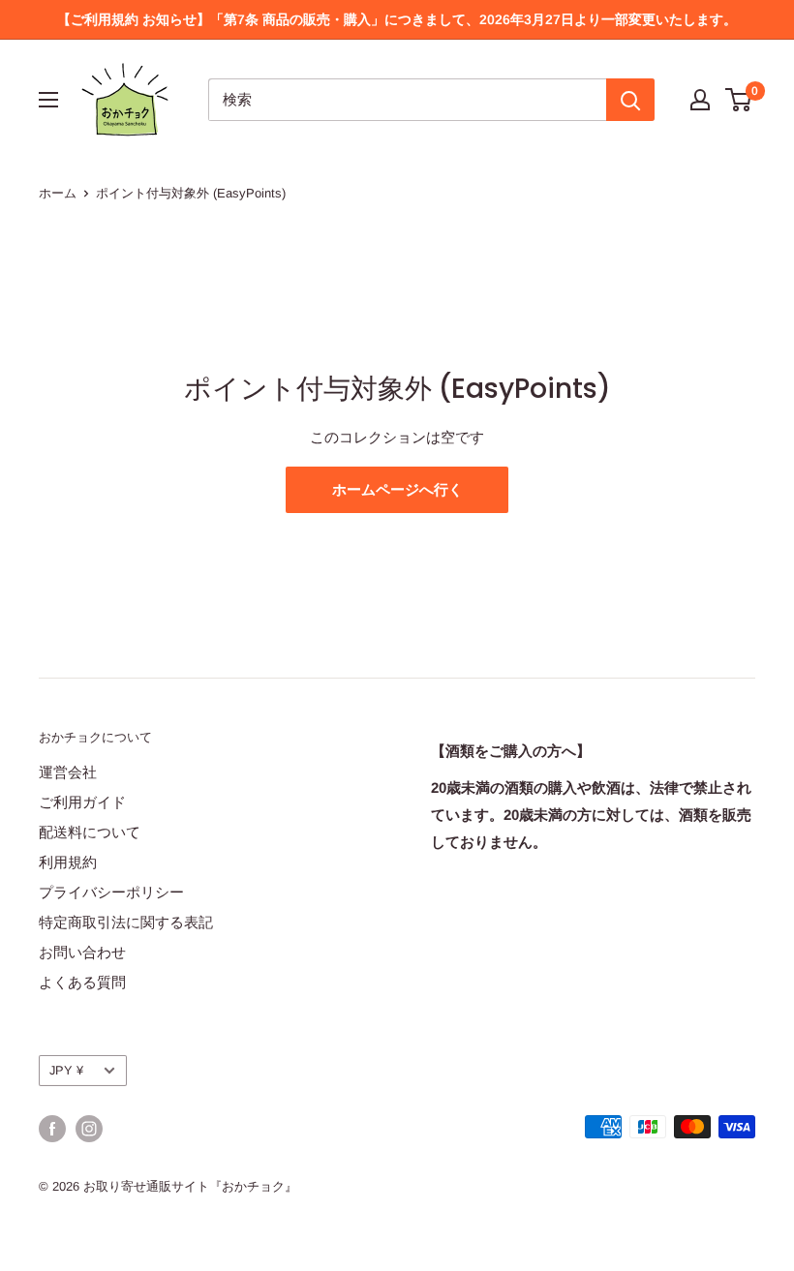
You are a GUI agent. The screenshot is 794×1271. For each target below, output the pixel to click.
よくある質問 (82, 982)
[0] (739, 99)
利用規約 (68, 862)
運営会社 (68, 772)
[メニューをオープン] (48, 99)
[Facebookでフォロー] (52, 1128)
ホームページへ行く (397, 489)
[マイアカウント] (700, 99)
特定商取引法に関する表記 (126, 922)
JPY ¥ (66, 1070)
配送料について (89, 832)
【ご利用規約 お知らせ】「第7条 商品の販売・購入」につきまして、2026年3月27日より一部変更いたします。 (397, 19)
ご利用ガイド (82, 802)
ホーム (57, 193)
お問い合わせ (82, 952)
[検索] (630, 99)
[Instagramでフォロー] (89, 1128)
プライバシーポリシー (111, 892)
